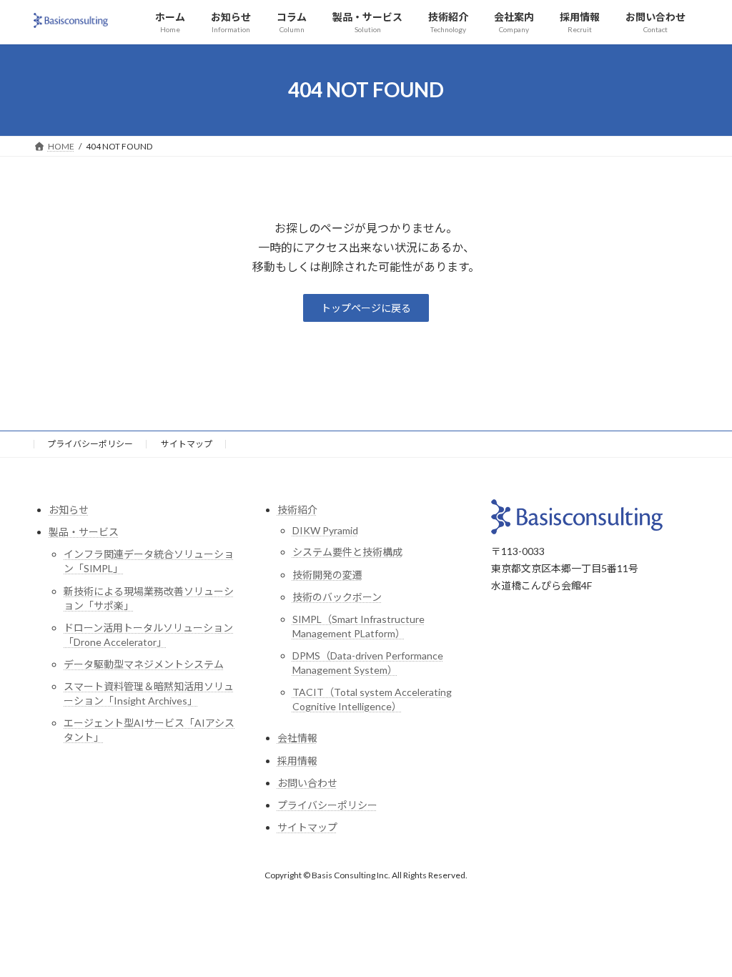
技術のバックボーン (337, 597)
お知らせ (69, 510)
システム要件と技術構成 (347, 552)
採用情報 (297, 761)
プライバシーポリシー (90, 443)
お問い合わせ (307, 783)
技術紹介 (297, 510)
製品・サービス (84, 532)
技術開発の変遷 (327, 575)
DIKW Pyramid (325, 531)
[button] (366, 308)
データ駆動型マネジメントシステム (144, 664)
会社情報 (297, 738)
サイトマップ (186, 443)
